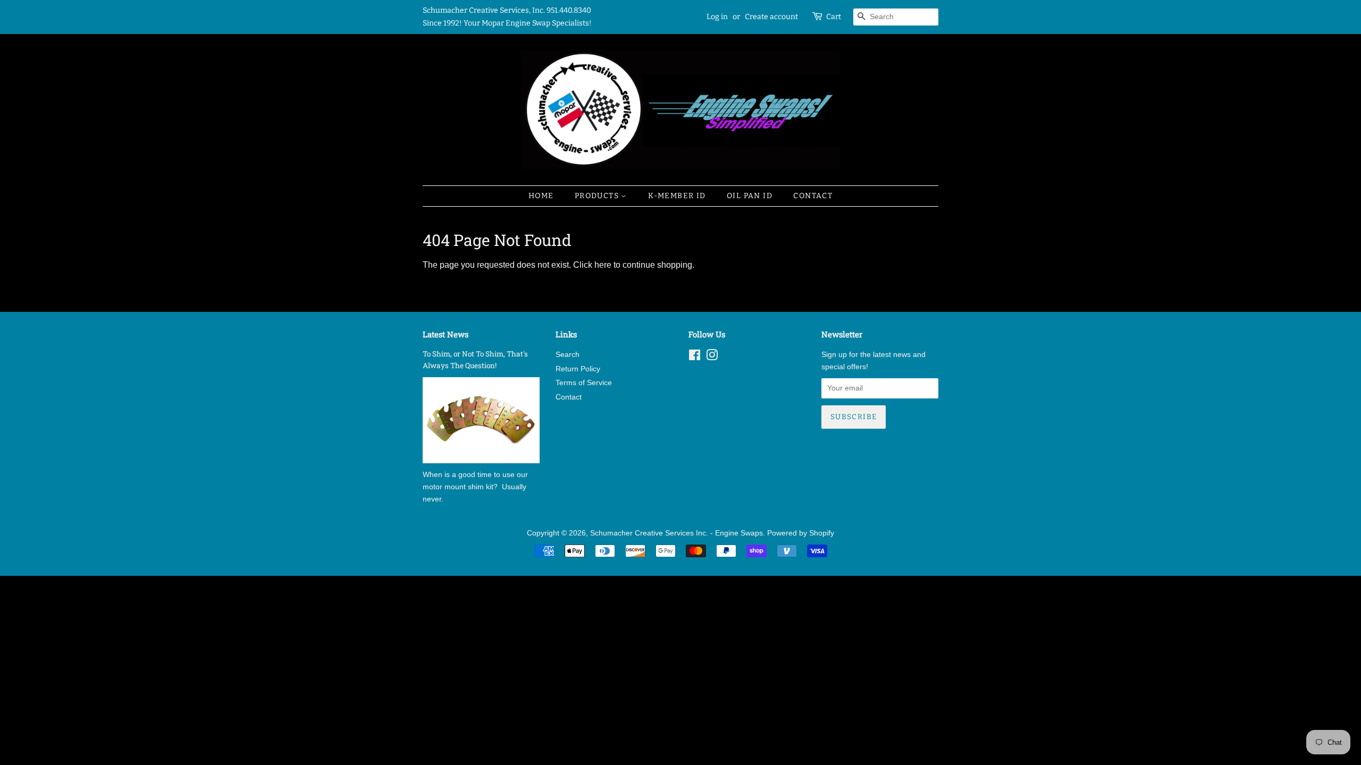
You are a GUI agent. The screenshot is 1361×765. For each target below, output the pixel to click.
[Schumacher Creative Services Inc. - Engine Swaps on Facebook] (694, 357)
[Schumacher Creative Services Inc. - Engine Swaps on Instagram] (712, 357)
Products (598, 195)
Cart (833, 16)
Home (541, 195)
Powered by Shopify (800, 533)
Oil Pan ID (749, 195)
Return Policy (578, 369)
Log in (717, 16)
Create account (771, 16)
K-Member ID (676, 195)
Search (567, 355)
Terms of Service (584, 383)
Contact (813, 195)
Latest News (445, 334)
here (602, 264)
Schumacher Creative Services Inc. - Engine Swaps (676, 533)
